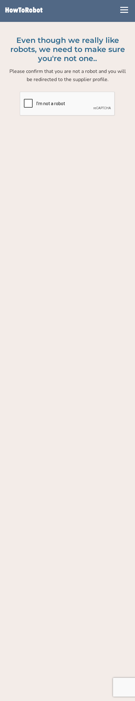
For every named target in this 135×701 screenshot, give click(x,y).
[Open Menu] (124, 10)
